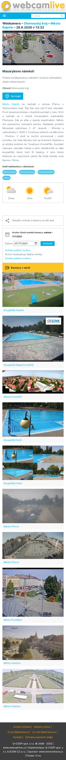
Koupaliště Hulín (13, 440)
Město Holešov (12, 663)
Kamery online (42, 726)
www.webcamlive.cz (14, 747)
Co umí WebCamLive (44, 732)
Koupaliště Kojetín (14, 310)
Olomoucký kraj (35, 23)
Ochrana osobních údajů (39, 737)
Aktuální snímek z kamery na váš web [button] (29, 220)
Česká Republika (46, 172)
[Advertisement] (33, 209)
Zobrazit (47, 243)
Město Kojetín (11, 104)
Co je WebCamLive (18, 732)
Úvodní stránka (21, 726)
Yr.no (38, 755)
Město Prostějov (13, 619)
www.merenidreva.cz (51, 751)
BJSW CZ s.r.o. (17, 751)
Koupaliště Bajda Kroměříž (18, 364)
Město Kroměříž (13, 396)
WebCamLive (33, 6)
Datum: (9, 243)
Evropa (6, 178)
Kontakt (17, 737)
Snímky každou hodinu (18, 250)
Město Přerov (11, 526)
